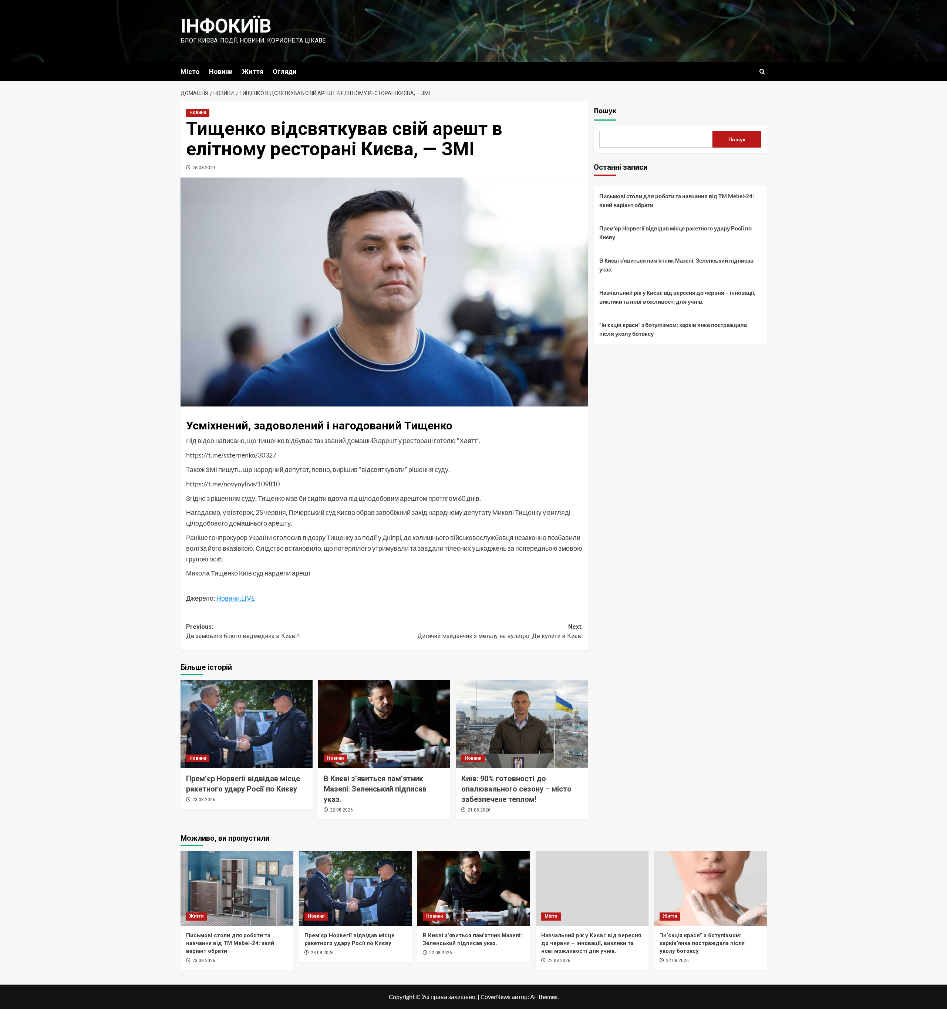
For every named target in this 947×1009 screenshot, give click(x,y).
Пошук (605, 111)
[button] (762, 71)
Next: (500, 631)
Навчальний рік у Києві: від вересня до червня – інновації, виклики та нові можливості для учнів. (677, 297)
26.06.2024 (203, 167)
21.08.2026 (479, 810)
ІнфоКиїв (226, 26)
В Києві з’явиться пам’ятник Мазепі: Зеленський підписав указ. (375, 789)
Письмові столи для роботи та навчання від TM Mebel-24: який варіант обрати (676, 200)
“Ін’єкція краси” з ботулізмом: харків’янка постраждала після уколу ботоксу (673, 329)
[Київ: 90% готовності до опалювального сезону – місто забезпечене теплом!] (522, 724)
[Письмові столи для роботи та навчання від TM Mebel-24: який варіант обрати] (237, 888)
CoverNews (495, 996)
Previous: (243, 631)
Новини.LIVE (235, 598)
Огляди (284, 71)
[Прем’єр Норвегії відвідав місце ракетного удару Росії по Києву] (247, 724)
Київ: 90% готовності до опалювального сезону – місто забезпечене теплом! (516, 789)
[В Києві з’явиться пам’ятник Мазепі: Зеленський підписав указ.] (384, 724)
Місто (190, 71)
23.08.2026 (203, 799)
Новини (221, 71)
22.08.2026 (341, 810)
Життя (252, 71)
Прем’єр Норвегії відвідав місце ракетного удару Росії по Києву (675, 232)
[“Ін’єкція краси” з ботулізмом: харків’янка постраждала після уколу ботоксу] (710, 888)
